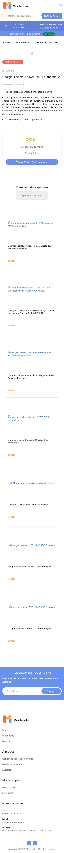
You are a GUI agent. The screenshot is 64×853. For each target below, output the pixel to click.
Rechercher (51, 15)
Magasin (6, 741)
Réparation (49, 34)
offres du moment (32, 34)
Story (5, 730)
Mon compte (8, 787)
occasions (15, 34)
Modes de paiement (12, 764)
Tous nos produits (19, 26)
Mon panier (8, 793)
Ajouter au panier (40, 162)
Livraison (6, 770)
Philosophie (8, 735)
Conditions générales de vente (17, 758)
